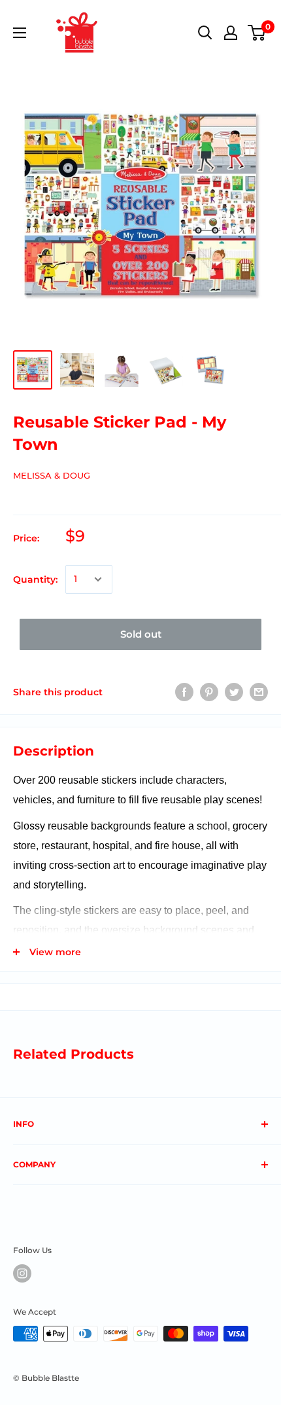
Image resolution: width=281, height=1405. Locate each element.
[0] (257, 33)
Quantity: (35, 579)
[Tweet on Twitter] (234, 692)
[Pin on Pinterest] (209, 692)
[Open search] (205, 33)
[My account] (230, 33)
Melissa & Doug (51, 475)
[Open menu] (19, 32)
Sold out (140, 634)
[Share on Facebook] (184, 692)
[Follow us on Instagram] (22, 1273)
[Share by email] (259, 692)
